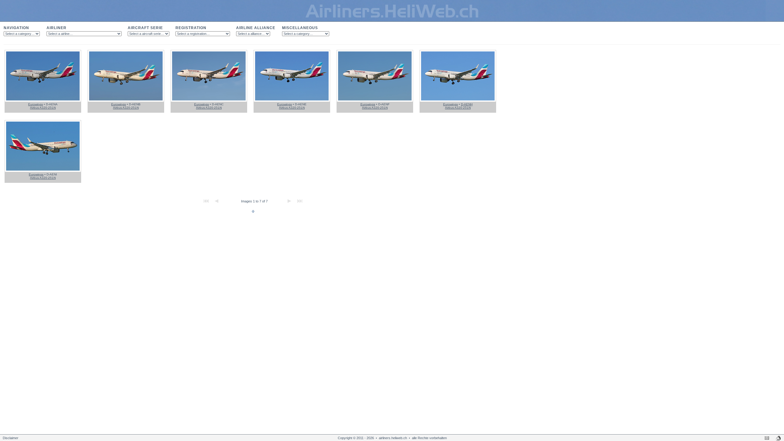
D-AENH (467, 104)
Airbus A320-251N (43, 107)
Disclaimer (10, 438)
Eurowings (35, 104)
